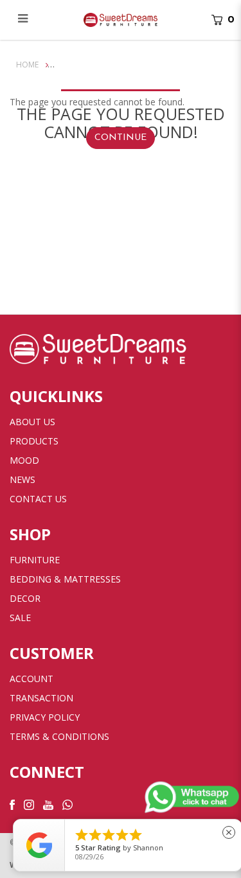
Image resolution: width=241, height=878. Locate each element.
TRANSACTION (41, 698)
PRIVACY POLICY (45, 717)
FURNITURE (35, 560)
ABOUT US (32, 422)
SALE (20, 617)
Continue (120, 138)
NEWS (22, 479)
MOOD (24, 460)
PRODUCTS (34, 441)
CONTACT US (38, 499)
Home (27, 64)
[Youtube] (48, 804)
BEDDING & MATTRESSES (65, 579)
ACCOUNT (31, 678)
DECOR (25, 598)
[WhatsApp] (67, 804)
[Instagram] (29, 804)
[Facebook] (12, 804)
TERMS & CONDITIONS (59, 736)
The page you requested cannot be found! (147, 64)
